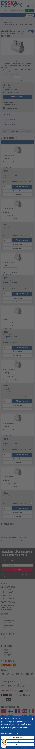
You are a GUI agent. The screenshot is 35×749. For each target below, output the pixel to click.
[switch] (3, 746)
